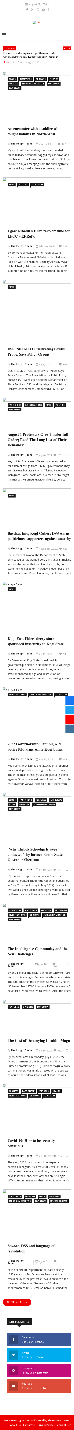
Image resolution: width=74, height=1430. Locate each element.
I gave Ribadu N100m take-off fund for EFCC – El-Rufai (39, 233)
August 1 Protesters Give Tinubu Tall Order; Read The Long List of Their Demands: (38, 440)
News (11, 184)
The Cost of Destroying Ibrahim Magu (39, 1040)
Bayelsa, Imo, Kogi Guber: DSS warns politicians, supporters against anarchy (39, 536)
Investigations (33, 405)
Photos (54, 79)
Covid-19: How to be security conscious (31, 1143)
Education (15, 910)
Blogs (12, 79)
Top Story (53, 83)
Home (6, 62)
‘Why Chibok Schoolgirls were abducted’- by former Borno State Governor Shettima (35, 854)
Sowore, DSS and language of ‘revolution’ (31, 1248)
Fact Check (15, 405)
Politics (13, 83)
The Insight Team (21, 143)
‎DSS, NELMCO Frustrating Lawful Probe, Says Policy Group (36, 351)
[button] (65, 48)
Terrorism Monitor (33, 83)
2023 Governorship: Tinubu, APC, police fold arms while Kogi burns (35, 746)
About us (15, 1425)
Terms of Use (63, 1425)
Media (12, 804)
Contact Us (29, 1425)
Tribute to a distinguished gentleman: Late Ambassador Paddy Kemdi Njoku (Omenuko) (31, 55)
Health (57, 1091)
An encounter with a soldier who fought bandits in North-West (34, 131)
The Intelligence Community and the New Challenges (38, 951)
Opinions (40, 79)
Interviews (25, 79)
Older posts (19, 1302)
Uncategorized (59, 1201)
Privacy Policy (45, 1425)
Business (13, 1091)
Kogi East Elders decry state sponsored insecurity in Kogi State (36, 641)
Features (41, 800)
